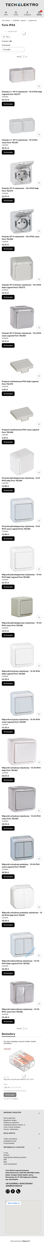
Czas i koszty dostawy (12, 1127)
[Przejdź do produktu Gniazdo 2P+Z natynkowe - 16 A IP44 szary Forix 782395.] (22, 220)
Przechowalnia (9, 1143)
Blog (5, 1162)
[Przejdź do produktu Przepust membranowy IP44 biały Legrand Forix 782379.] (22, 365)
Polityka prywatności (11, 1122)
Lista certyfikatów (10, 1164)
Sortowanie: (6, 45)
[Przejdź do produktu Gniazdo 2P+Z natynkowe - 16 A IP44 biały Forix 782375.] (22, 172)
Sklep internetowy (19, 1241)
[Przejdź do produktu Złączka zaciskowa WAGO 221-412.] (22, 1061)
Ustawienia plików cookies (13, 1125)
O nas (6, 1153)
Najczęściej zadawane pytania (15, 1157)
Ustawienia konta (10, 1141)
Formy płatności (9, 1118)
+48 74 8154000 (11, 1183)
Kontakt (6, 1155)
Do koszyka (8, 104)
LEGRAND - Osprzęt (19, 20)
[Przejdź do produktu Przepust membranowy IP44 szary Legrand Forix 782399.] (22, 414)
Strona (19, 56)
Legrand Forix (32, 20)
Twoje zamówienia (10, 1139)
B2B (5, 1159)
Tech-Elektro (6, 20)
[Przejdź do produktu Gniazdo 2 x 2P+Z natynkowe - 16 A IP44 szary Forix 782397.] (22, 124)
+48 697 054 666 (25, 1183)
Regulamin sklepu (10, 1120)
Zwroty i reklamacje (11, 1129)
